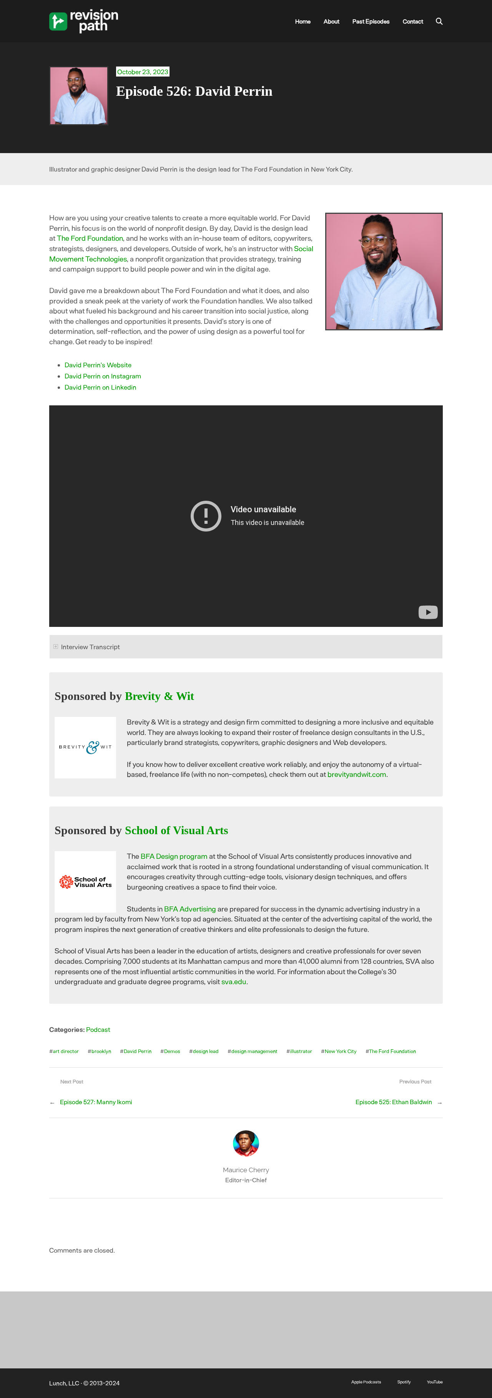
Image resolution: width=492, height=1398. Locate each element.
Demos (172, 1051)
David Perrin (137, 1051)
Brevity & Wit (159, 696)
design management (254, 1051)
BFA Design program (174, 855)
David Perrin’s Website (98, 364)
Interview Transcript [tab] (90, 646)
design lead (206, 1051)
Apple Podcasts (366, 1381)
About (331, 21)
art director (66, 1051)
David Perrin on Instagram (103, 376)
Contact (413, 21)
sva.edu (233, 981)
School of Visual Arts (176, 830)
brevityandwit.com (356, 774)
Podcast (98, 1029)
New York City (341, 1051)
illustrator (301, 1051)
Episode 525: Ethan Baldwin (394, 1101)
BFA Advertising (190, 908)
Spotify (404, 1381)
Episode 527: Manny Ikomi (96, 1101)
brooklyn (101, 1051)
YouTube (435, 1381)
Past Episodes (371, 21)
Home (303, 21)
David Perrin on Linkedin (100, 387)
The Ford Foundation (90, 237)
